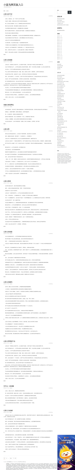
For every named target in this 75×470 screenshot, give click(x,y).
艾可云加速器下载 (60, 83)
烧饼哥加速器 (46, 463)
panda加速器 (59, 154)
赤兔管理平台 (59, 142)
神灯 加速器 (59, 128)
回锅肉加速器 (69, 156)
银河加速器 (59, 139)
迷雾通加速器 (47, 467)
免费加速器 (59, 143)
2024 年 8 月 (59, 43)
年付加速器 (58, 158)
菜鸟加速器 (69, 160)
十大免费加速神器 (54, 467)
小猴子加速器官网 (60, 99)
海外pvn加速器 (60, 89)
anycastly (55, 464)
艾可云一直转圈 (9, 386)
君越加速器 (67, 155)
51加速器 (58, 153)
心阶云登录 (7, 181)
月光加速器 (58, 159)
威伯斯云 (58, 157)
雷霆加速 (21, 469)
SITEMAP (12, 463)
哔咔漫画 (14, 469)
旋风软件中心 (23, 463)
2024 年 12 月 (59, 37)
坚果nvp (58, 105)
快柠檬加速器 (10, 466)
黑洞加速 (14, 466)
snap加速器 (62, 154)
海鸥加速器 (26, 468)
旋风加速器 (15, 465)
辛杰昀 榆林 (59, 102)
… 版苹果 (59, 111)
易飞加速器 (69, 158)
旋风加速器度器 (9, 469)
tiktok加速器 (55, 463)
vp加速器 (66, 154)
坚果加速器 (41, 465)
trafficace (34, 464)
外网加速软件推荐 (60, 124)
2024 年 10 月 (59, 40)
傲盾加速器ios (59, 115)
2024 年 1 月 (59, 54)
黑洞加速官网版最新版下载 (62, 127)
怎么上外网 (66, 158)
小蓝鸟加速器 (65, 157)
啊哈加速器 (25, 465)
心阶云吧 (6, 129)
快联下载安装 (59, 20)
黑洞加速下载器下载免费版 (62, 110)
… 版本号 (59, 125)
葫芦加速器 (43, 464)
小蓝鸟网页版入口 (13, 4)
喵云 (66, 156)
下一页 (14, 458)
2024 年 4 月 (59, 49)
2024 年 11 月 (59, 39)
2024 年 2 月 (59, 52)
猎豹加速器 (21, 468)
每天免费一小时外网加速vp (62, 131)
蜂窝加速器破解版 (60, 90)
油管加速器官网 (60, 65)
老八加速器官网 (60, 133)
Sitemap (24, 461)
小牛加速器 (30, 467)
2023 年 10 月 (59, 58)
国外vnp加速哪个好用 (61, 86)
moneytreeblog (37, 466)
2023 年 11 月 (59, 57)
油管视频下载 (59, 67)
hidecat (63, 153)
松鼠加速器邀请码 (60, 119)
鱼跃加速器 (59, 98)
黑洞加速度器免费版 (61, 18)
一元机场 (13, 467)
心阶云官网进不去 (9, 341)
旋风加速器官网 (17, 463)
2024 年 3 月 (59, 51)
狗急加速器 (23, 464)
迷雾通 (29, 465)
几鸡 (64, 155)
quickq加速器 (8, 464)
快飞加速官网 (59, 104)
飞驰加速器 (14, 464)
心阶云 (11, 15)
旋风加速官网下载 (60, 96)
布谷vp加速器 (69, 157)
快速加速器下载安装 (61, 21)
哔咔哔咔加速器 (63, 156)
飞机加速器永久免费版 (61, 101)
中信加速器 (69, 154)
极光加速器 (40, 468)
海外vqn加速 (46, 465)
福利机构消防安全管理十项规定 (63, 24)
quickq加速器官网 (60, 108)
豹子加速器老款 (60, 113)
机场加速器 (62, 159)
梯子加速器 (67, 159)
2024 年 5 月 (59, 48)
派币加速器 (48, 466)
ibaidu (33, 466)
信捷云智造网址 (9, 105)
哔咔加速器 (58, 156)
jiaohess (36, 463)
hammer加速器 (29, 464)
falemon (18, 466)
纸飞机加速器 (62, 160)
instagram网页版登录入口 (62, 147)
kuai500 (68, 153)
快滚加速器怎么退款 (61, 84)
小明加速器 (61, 157)
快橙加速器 (20, 465)
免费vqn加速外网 (10, 465)
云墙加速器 (58, 155)
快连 (63, 158)
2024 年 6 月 (59, 46)
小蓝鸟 (50, 463)
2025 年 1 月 (59, 36)
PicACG (17, 469)
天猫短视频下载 (60, 116)
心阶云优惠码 (8, 282)
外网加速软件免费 (60, 95)
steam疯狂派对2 (60, 134)
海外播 (37, 465)
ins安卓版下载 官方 (60, 122)
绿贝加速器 (66, 160)
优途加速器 (33, 465)
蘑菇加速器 (51, 465)
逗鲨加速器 (59, 130)
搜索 (58, 10)
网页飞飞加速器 (60, 118)
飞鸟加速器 (18, 464)
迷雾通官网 (39, 467)
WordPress (20, 461)
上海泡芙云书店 (60, 23)
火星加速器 (58, 160)
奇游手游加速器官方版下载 (62, 121)
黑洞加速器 (32, 463)
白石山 (26, 467)
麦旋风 (47, 464)
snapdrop (59, 92)
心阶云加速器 (8, 60)
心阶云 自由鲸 (8, 410)
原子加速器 (38, 464)
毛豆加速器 (56, 465)
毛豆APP (57, 466)
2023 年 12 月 (59, 55)
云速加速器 (62, 155)
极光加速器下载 (60, 136)
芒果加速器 (30, 468)
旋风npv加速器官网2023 (61, 137)
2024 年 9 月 (59, 42)
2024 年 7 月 (59, 45)
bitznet (61, 153)
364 (11, 458)
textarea (28, 463)
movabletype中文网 (50, 468)
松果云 (65, 159)
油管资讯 (58, 68)
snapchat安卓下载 (60, 107)
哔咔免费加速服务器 (61, 145)
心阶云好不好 (8, 14)
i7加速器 (65, 153)
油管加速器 (59, 64)
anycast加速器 (28, 466)
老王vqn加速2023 (60, 87)
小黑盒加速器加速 (60, 140)
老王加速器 (41, 463)
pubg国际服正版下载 (61, 93)
